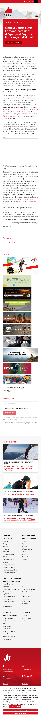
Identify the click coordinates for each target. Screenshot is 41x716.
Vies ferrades (7, 639)
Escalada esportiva (27, 592)
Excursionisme (26, 596)
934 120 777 (6, 679)
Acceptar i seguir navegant (20, 710)
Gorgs (5, 623)
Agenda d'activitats (10, 616)
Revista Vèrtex (26, 618)
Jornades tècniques (9, 631)
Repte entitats (7, 626)
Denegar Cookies (20, 713)
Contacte (25, 684)
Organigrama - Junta (9, 554)
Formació (25, 557)
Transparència (7, 544)
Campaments (7, 629)
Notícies (8, 22)
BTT (23, 587)
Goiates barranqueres (9, 636)
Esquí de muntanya (13, 42)
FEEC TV (24, 616)
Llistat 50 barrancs (8, 634)
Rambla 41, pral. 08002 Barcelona (8, 670)
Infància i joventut (27, 549)
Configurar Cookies (15, 706)
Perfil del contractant (9, 567)
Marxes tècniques (8, 601)
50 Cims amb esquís (9, 621)
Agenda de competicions (11, 581)
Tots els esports (8, 584)
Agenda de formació (29, 539)
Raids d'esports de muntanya (27, 602)
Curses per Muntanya (28, 589)
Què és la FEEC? (8, 539)
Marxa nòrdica (26, 599)
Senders (24, 559)
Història (5, 541)
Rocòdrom (6, 562)
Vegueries (6, 549)
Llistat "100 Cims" (8, 618)
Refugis (24, 554)
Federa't (24, 541)
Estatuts (5, 546)
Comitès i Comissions (9, 573)
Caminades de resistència (11, 589)
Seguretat (25, 544)
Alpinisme (6, 587)
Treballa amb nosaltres (10, 570)
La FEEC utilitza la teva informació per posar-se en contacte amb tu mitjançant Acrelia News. (20, 418)
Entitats (5, 557)
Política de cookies (24, 702)
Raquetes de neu (8, 606)
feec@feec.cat (27, 669)
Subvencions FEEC (8, 559)
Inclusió (24, 546)
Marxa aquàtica (7, 599)
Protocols (6, 552)
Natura (24, 552)
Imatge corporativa (9, 565)
